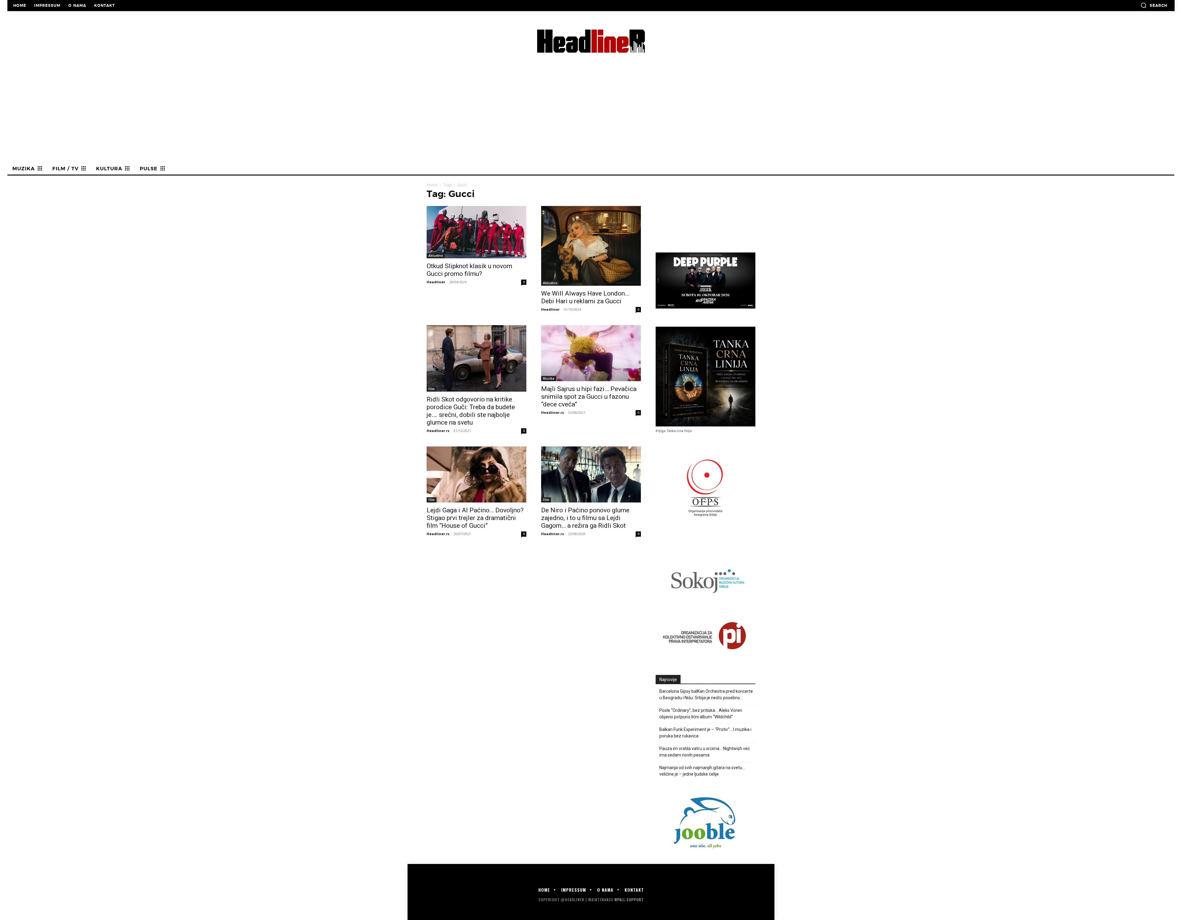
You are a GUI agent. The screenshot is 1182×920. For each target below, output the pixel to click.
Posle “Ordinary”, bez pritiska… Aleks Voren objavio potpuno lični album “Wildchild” (700, 713)
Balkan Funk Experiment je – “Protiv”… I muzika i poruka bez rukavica (705, 732)
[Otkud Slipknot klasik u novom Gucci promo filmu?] (476, 232)
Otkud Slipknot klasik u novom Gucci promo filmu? (469, 269)
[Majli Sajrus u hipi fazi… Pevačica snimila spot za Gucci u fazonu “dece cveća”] (591, 353)
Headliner (436, 282)
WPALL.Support (629, 899)
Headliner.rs (438, 430)
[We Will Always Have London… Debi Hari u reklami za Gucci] (591, 246)
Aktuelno (435, 255)
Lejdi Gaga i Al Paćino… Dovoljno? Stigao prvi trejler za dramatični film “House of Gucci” (475, 517)
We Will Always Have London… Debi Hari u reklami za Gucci (585, 297)
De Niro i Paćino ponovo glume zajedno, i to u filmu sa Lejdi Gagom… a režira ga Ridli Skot (585, 517)
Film (431, 389)
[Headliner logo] (591, 41)
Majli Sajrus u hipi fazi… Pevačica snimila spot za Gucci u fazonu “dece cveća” (589, 396)
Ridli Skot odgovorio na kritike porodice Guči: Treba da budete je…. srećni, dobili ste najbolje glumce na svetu (471, 411)
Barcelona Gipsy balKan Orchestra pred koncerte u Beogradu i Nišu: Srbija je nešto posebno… (706, 694)
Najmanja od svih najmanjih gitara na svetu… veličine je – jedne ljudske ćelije (702, 771)
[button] (1153, 5)
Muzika (548, 378)
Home (432, 185)
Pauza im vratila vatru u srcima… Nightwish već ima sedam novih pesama (704, 751)
